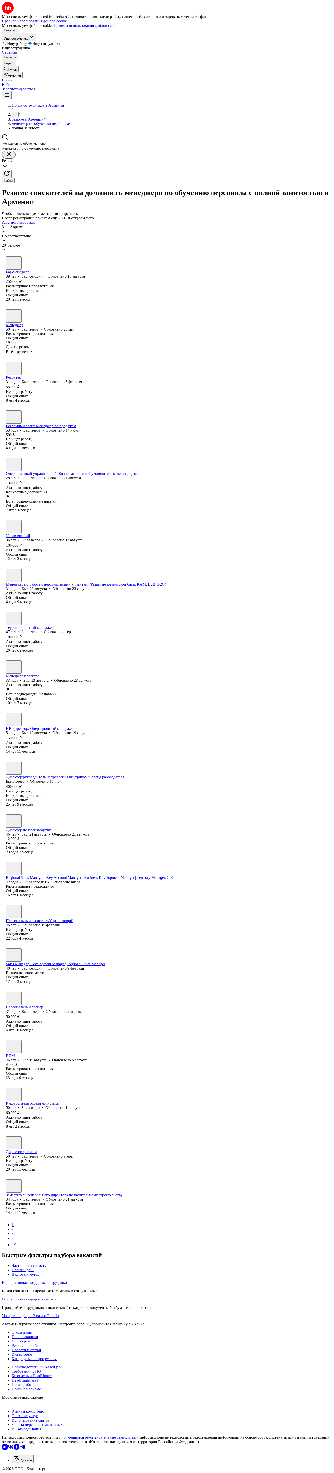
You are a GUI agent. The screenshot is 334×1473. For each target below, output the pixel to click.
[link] (10, 69)
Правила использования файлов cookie (86, 25)
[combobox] (24, 143)
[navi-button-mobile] (7, 95)
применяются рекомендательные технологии (98, 1437)
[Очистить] (9, 155)
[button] (7, 80)
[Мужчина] (14, 263)
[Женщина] (14, 368)
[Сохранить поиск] (7, 174)
